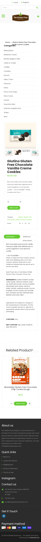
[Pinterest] (29, 223)
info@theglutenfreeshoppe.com (16, 502)
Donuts (6, 75)
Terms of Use (8, 472)
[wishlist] (11, 403)
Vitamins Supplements (12, 108)
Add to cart (13, 208)
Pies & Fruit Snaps (10, 92)
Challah (7, 67)
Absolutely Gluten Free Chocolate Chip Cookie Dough (20, 388)
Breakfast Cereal (10, 55)
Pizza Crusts (8, 96)
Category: (10, 217)
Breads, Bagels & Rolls (12, 59)
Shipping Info (8, 465)
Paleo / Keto (8, 79)
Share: (9, 223)
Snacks (6, 100)
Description (10, 237)
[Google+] (26, 223)
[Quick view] (29, 403)
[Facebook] (22, 223)
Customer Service (10, 461)
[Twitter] (20, 223)
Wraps (6, 112)
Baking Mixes (8, 50)
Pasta (6, 88)
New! (5, 117)
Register (26, 2)
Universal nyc (34, 538)
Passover (7, 83)
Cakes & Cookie (10, 63)
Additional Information (27, 237)
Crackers (7, 71)
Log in (16, 2)
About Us (6, 457)
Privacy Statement (10, 468)
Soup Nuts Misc (9, 104)
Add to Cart (20, 403)
